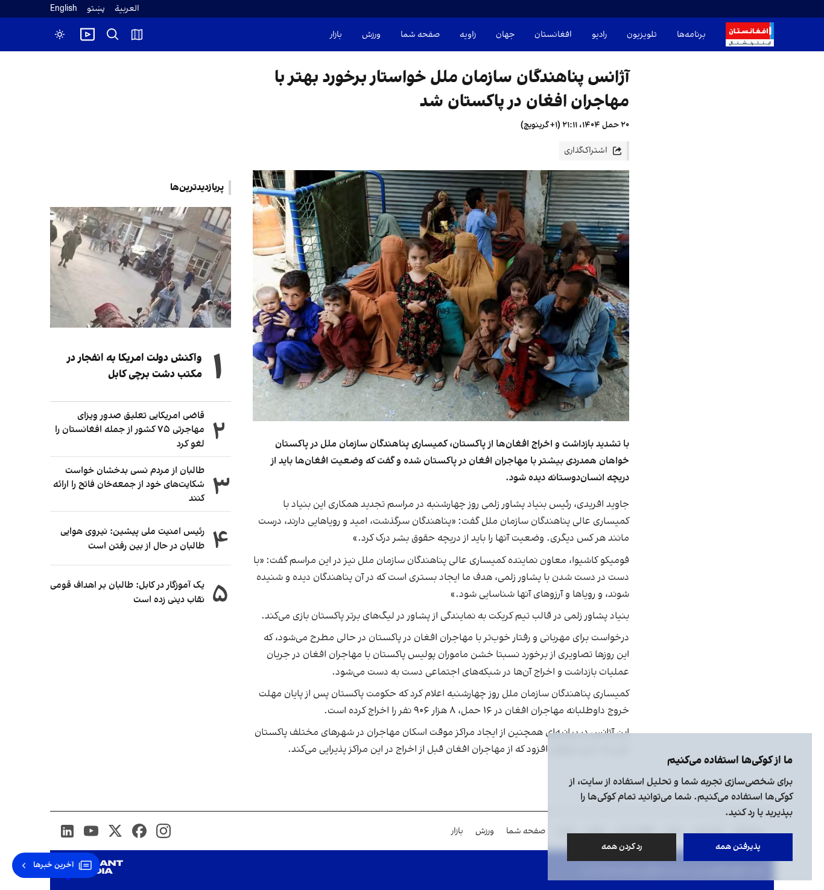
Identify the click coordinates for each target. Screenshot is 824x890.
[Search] (113, 34)
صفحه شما (420, 34)
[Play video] (87, 34)
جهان (505, 34)
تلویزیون (642, 34)
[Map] (137, 34)
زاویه (468, 34)
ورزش (371, 34)
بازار (336, 34)
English (63, 8)
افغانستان (553, 34)
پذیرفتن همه (738, 847)
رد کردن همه (621, 847)
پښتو (96, 8)
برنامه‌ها (691, 34)
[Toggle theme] (59, 34)
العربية (127, 8)
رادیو (599, 34)
